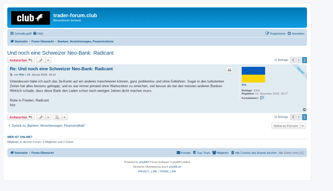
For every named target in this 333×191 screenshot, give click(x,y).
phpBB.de (175, 166)
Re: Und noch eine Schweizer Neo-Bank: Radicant (61, 68)
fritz (244, 84)
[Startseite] (31, 17)
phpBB (143, 162)
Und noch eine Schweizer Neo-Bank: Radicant (60, 53)
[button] (293, 60)
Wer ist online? (20, 136)
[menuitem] (38, 33)
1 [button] (299, 60)
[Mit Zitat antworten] (229, 70)
